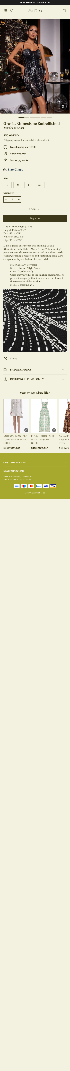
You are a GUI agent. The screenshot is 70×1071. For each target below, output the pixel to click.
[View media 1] (21, 117)
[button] (5, 10)
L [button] (28, 184)
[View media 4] (37, 117)
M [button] (18, 184)
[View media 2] (26, 117)
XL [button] (39, 184)
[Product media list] (35, 66)
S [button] (7, 184)
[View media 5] (43, 117)
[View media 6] (49, 117)
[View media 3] (32, 117)
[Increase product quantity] (18, 199)
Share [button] (13, 358)
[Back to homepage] (35, 10)
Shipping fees (11, 140)
